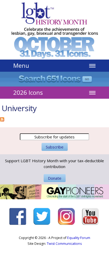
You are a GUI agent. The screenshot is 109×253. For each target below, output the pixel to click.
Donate (54, 178)
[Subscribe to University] (2, 118)
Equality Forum (78, 238)
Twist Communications (64, 243)
